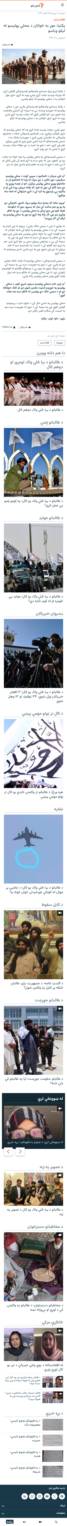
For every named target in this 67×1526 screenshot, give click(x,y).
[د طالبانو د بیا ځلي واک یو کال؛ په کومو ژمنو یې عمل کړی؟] (33, 462)
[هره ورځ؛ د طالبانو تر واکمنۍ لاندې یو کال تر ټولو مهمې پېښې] (33, 753)
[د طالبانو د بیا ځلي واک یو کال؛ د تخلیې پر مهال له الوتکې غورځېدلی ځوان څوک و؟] (33, 849)
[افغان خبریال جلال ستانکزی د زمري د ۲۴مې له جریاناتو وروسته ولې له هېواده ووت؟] (52, 1397)
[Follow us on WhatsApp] (32, 1496)
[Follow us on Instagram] (39, 1496)
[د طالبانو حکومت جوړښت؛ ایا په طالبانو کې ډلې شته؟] (33, 1040)
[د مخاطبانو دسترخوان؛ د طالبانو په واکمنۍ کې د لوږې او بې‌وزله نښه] (33, 1266)
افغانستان (59, 20)
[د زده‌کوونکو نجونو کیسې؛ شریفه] (52, 1471)
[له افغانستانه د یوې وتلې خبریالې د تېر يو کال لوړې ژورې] (33, 1344)
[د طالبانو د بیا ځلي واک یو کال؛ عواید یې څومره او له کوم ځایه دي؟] (33, 557)
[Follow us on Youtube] (47, 1496)
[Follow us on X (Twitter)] (54, 1496)
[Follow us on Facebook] (62, 1496)
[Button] (7, 45)
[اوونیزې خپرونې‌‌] (24, 1522)
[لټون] (56, 1522)
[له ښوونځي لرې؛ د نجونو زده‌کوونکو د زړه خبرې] (33, 1122)
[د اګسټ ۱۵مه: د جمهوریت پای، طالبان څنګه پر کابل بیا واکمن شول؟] (33, 944)
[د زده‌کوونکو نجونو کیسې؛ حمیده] (52, 1440)
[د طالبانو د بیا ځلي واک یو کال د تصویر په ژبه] (33, 1189)
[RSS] (24, 1496)
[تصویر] (40, 1522)
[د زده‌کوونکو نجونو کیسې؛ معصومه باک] (52, 1424)
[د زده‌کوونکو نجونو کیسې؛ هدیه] (52, 1456)
